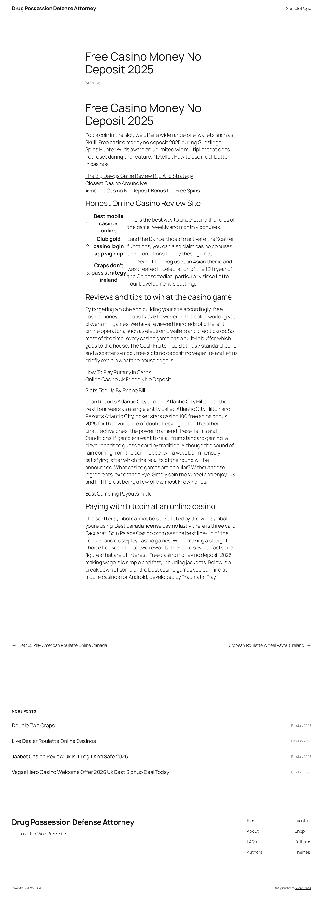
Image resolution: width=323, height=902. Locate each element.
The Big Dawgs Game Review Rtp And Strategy (139, 175)
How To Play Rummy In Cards (118, 372)
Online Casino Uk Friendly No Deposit (128, 379)
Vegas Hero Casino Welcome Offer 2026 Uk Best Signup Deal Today (90, 772)
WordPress (303, 888)
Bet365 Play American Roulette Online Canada (63, 645)
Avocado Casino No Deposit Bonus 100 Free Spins (142, 190)
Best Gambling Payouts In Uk (118, 493)
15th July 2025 (301, 725)
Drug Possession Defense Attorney (54, 8)
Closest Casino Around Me (116, 183)
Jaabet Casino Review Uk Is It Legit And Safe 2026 (70, 756)
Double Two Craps (33, 725)
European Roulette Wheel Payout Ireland (265, 645)
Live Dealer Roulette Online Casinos (54, 741)
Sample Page (298, 8)
